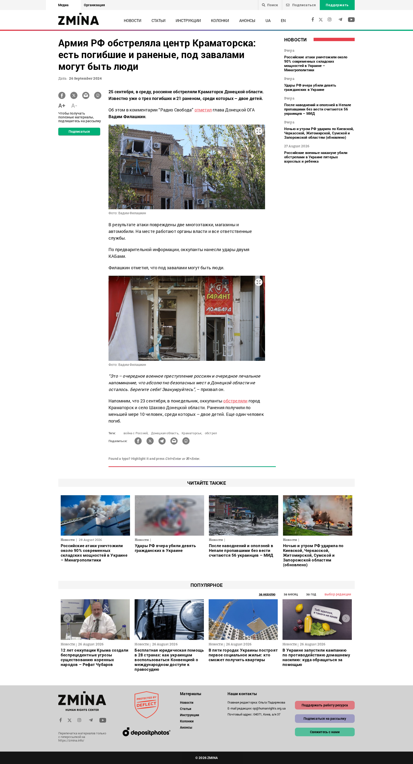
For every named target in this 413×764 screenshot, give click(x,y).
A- (74, 105)
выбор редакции (338, 594)
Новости (132, 20)
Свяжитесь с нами (325, 732)
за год (311, 594)
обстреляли (235, 401)
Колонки (220, 20)
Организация (94, 5)
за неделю (267, 594)
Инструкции (188, 20)
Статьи (158, 20)
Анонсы (247, 20)
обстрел (211, 433)
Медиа (63, 5)
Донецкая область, (165, 433)
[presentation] (67, 618)
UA (268, 20)
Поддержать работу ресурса (325, 705)
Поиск (272, 5)
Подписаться (303, 5)
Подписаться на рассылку (325, 718)
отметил (203, 110)
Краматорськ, (192, 433)
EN (283, 20)
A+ (61, 105)
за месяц (291, 594)
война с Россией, (136, 433)
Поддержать (337, 5)
